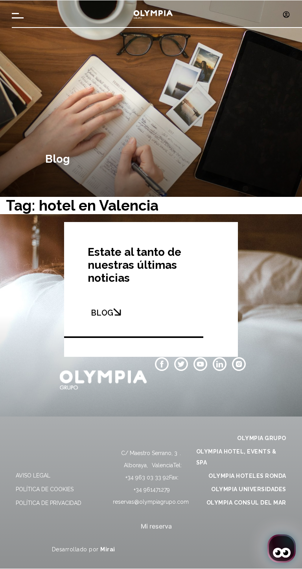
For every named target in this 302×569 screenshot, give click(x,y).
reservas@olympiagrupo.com (151, 502)
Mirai (107, 549)
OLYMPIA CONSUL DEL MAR (246, 502)
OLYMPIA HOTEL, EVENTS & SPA (236, 457)
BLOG (102, 313)
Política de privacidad (48, 503)
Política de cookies (45, 489)
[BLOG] (117, 312)
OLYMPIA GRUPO (261, 438)
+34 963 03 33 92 (147, 477)
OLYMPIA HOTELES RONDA (247, 476)
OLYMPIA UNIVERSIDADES (248, 489)
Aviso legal (33, 475)
